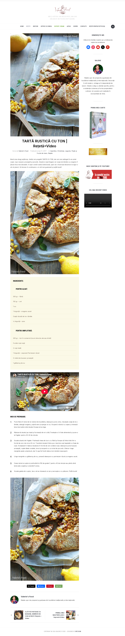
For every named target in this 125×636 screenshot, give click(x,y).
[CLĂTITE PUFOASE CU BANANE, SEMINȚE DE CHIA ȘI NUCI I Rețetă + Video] (19, 615)
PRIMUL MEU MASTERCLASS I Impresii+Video (58, 615)
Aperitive (53, 151)
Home (22, 26)
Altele (69, 26)
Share (42, 586)
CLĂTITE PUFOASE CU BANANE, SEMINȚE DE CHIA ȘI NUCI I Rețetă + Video (33, 615)
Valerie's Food (23, 151)
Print (59, 586)
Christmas (60, 151)
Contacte (83, 26)
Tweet (32, 586)
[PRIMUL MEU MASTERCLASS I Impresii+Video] (71, 615)
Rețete (28, 26)
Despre (75, 26)
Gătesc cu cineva (46, 26)
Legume (68, 151)
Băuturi (35, 26)
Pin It (50, 586)
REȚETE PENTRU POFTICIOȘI (97, 26)
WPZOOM (78, 631)
